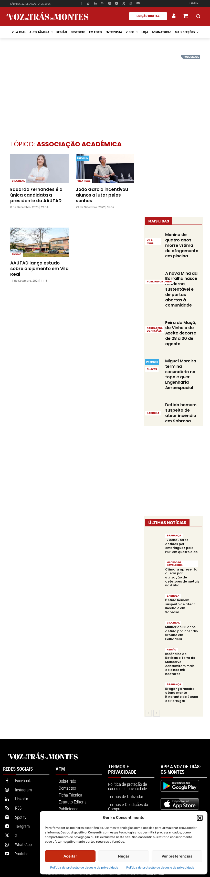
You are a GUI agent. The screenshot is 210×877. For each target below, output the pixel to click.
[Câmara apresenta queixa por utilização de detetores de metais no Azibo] (153, 568)
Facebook (23, 780)
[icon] (185, 16)
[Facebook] (81, 4)
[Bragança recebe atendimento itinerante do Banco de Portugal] (153, 690)
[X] (124, 4)
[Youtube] (138, 4)
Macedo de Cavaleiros (175, 564)
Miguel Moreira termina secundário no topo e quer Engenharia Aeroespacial (180, 374)
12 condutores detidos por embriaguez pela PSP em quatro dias (181, 546)
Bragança (174, 535)
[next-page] (156, 713)
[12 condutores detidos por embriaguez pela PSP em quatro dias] (153, 541)
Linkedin (21, 799)
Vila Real (18, 180)
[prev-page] (148, 713)
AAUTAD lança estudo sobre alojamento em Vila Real (39, 268)
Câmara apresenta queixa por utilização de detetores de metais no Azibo (182, 577)
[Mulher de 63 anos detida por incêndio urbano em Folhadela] (153, 628)
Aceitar (70, 856)
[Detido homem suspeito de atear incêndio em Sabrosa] (153, 408)
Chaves (152, 369)
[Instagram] (88, 4)
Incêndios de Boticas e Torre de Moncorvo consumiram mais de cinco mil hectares (180, 664)
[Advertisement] (105, 91)
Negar (123, 856)
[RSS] (103, 4)
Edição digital (148, 16)
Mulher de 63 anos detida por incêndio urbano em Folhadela (181, 633)
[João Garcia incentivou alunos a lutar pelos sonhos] (105, 168)
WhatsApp (23, 844)
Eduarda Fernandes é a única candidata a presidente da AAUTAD (36, 195)
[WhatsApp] (131, 4)
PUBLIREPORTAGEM (159, 281)
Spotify (20, 817)
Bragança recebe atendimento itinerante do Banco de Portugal (181, 695)
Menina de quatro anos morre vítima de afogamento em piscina (181, 245)
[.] (174, 15)
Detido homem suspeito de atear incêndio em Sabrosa (180, 413)
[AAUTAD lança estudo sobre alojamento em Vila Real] (39, 242)
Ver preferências (177, 856)
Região (171, 649)
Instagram (23, 790)
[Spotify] (109, 4)
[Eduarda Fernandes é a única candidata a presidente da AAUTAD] (39, 168)
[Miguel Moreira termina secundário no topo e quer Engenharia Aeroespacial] (153, 365)
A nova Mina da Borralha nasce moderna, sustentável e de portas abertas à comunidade (181, 289)
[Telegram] (117, 4)
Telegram (22, 826)
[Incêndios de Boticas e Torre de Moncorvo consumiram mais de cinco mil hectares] (153, 655)
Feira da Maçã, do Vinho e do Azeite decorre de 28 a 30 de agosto (180, 333)
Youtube (21, 853)
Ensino (16, 254)
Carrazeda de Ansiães (155, 329)
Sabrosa (153, 413)
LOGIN (194, 3)
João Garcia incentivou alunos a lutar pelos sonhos (102, 195)
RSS (18, 808)
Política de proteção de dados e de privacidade (84, 867)
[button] (199, 817)
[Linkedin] (95, 4)
